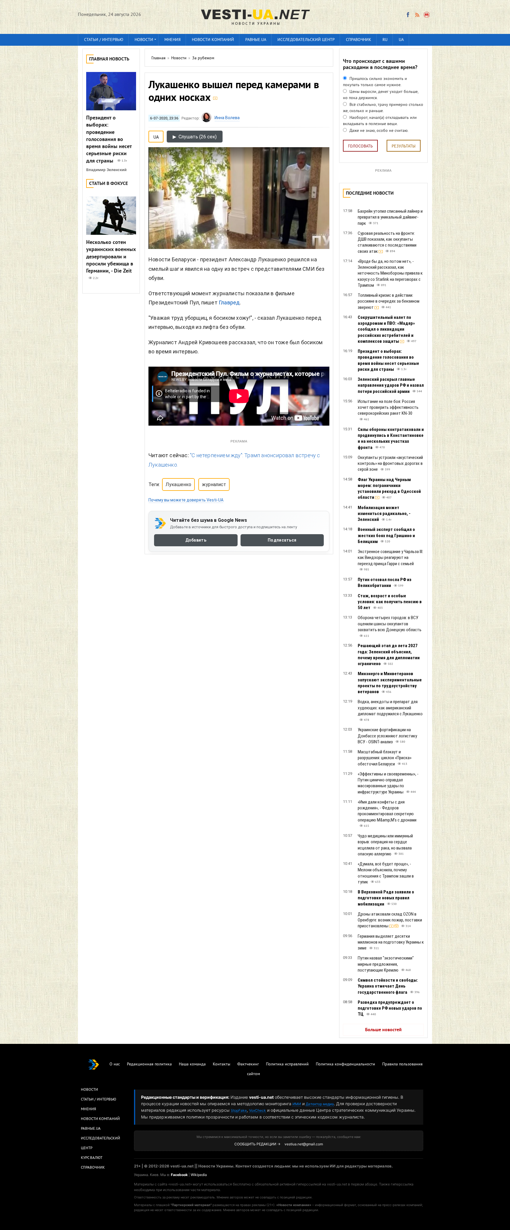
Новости (144, 39)
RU (385, 39)
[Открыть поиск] (427, 15)
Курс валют (91, 1158)
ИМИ (296, 1104)
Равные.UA (255, 39)
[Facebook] (407, 15)
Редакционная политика (149, 1064)
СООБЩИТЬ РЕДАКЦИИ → (257, 1144)
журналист (214, 484)
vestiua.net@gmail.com (304, 1144)
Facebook (179, 1174)
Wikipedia (199, 1174)
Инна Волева (227, 117)
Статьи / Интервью (98, 1099)
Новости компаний (213, 39)
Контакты (221, 1064)
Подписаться (282, 540)
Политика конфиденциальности (345, 1064)
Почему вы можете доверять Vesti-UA (185, 500)
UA (401, 39)
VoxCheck (257, 1110)
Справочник (358, 39)
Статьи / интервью (103, 39)
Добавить (195, 540)
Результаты (404, 146)
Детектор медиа (320, 1104)
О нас (114, 1064)
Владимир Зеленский (106, 170)
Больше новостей (383, 1030)
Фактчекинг (248, 1064)
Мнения (172, 39)
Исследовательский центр (306, 39)
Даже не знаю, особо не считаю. (378, 130)
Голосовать (360, 146)
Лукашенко (178, 484)
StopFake (239, 1110)
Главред (229, 302)
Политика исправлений (287, 1064)
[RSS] (417, 15)
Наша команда (192, 1064)
